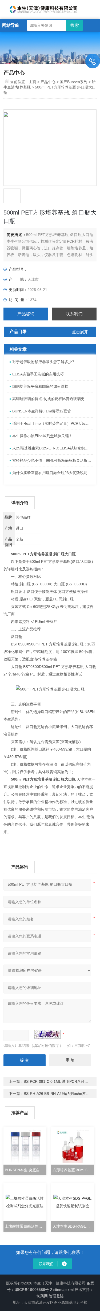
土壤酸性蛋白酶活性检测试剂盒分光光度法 (25, 1226)
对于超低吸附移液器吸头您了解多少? (43, 362)
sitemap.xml (63, 1289)
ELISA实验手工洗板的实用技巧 (38, 374)
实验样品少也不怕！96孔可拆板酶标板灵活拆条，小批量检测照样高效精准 (52, 460)
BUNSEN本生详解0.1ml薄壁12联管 (41, 411)
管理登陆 (56, 1296)
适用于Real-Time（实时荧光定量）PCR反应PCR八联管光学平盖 (52, 423)
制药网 (42, 1296)
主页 (33, 82)
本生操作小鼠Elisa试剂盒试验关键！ (42, 436)
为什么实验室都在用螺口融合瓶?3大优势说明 (49, 473)
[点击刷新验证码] (47, 1034)
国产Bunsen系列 (73, 82)
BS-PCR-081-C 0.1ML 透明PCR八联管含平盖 (61, 1081)
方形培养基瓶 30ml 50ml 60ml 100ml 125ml (73, 1170)
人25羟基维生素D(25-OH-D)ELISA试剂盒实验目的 (52, 448)
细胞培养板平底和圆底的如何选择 (40, 386)
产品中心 (48, 82)
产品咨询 (25, 314)
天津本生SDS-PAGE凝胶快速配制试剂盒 (73, 1226)
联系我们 (74, 314)
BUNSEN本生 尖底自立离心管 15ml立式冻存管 (25, 1170)
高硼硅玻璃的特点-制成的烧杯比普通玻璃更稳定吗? (52, 399)
